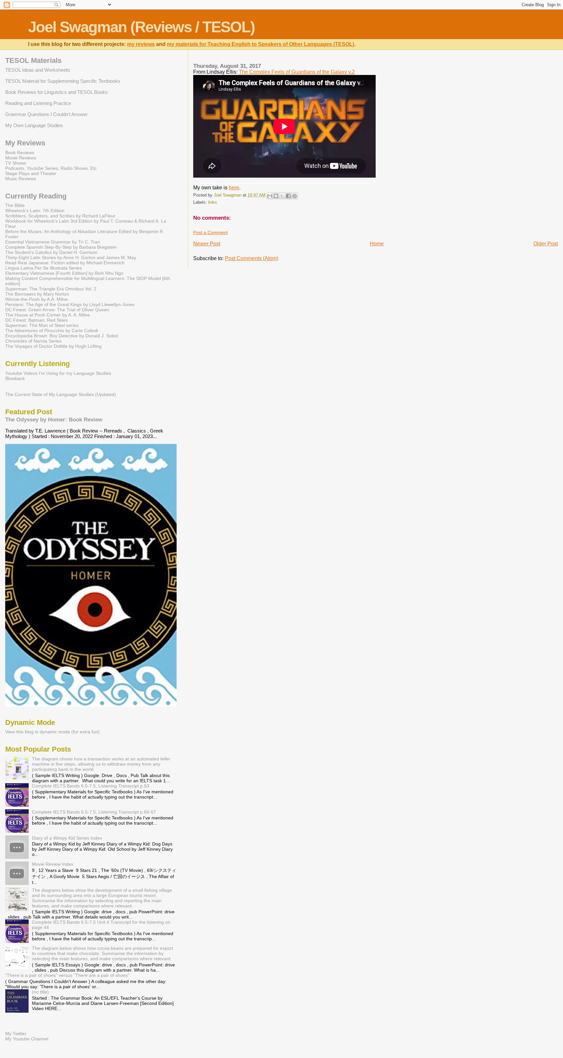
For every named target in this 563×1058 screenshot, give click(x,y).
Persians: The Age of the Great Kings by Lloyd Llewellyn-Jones (70, 304)
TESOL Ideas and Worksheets (37, 70)
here (234, 187)
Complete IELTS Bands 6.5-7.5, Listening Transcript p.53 (90, 785)
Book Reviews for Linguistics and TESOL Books (56, 92)
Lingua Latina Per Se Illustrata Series (43, 268)
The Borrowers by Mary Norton (37, 294)
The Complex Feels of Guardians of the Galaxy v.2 (297, 72)
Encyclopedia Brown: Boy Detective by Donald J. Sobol (61, 335)
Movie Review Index (52, 864)
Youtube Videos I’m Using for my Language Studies (58, 373)
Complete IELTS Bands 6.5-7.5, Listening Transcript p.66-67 (94, 812)
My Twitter (15, 1033)
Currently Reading (35, 196)
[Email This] (270, 196)
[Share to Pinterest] (294, 196)
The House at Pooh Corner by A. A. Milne (47, 314)
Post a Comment (210, 232)
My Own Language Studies (34, 125)
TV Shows (15, 163)
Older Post (545, 243)
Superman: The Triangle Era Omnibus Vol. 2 (50, 288)
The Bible (15, 205)
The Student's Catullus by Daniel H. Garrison (51, 252)
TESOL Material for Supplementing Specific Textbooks (62, 81)
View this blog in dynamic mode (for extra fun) (52, 731)
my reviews (141, 44)
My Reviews (25, 143)
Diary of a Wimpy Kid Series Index (67, 838)
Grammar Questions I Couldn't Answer (46, 114)
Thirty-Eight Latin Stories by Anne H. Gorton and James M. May (70, 257)
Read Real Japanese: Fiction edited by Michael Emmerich (64, 262)
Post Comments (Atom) (251, 258)
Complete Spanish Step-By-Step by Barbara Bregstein (61, 247)
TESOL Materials (33, 60)
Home (377, 243)
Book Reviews (19, 152)
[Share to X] (282, 196)
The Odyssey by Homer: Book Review (53, 419)
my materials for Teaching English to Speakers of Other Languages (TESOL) (260, 44)
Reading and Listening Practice (38, 103)
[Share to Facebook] (288, 196)
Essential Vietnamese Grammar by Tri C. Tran (52, 241)
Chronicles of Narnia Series (33, 341)
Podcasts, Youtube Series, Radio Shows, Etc (51, 168)
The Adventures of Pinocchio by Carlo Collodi (51, 330)
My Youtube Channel (26, 1038)
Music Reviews (20, 178)
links (212, 202)
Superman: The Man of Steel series (42, 325)
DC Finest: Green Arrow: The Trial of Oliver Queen (57, 309)
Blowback (15, 378)
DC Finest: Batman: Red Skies (36, 320)
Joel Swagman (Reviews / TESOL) (141, 27)
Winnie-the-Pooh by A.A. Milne (36, 299)
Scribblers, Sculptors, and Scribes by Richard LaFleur (60, 215)
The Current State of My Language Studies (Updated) (60, 394)
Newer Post (206, 243)
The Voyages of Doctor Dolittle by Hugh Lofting (53, 346)
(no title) (40, 991)
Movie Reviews (20, 157)
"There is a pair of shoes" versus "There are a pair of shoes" (67, 975)
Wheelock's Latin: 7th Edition (35, 210)
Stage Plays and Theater (30, 173)
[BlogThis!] (276, 196)
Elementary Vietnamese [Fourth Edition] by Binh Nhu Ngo (64, 273)
